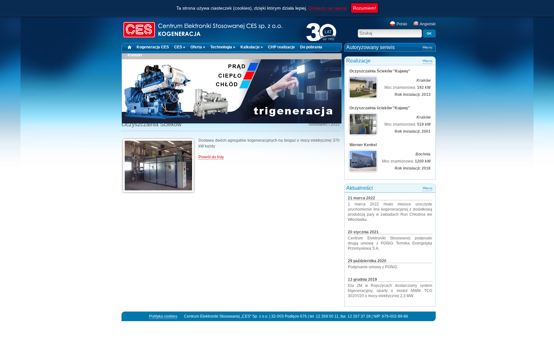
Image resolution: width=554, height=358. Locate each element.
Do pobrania (311, 47)
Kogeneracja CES (153, 47)
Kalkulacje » (251, 47)
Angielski (427, 24)
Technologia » (222, 47)
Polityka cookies (163, 316)
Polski (401, 24)
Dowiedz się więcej (327, 8)
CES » (179, 47)
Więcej (427, 47)
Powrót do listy (211, 157)
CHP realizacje (281, 47)
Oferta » (197, 47)
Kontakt (135, 55)
